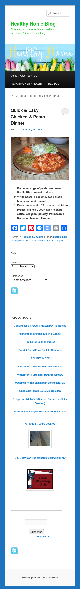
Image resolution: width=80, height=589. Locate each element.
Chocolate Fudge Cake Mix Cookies (40, 391)
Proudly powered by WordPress (40, 577)
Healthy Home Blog (33, 23)
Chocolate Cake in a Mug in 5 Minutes (40, 366)
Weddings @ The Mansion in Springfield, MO (40, 383)
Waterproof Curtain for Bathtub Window (40, 374)
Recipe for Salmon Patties (40, 342)
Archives (15, 262)
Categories (17, 275)
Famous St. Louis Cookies (40, 423)
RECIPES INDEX (40, 358)
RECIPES (53, 83)
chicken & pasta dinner (31, 240)
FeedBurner (44, 536)
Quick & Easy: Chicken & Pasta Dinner (28, 116)
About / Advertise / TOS (24, 75)
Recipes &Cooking (32, 237)
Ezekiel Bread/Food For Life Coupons (40, 350)
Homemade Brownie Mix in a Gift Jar (40, 334)
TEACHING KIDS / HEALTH (26, 83)
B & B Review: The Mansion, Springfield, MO (40, 458)
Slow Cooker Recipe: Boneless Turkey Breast (40, 411)
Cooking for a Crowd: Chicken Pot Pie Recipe (40, 325)
